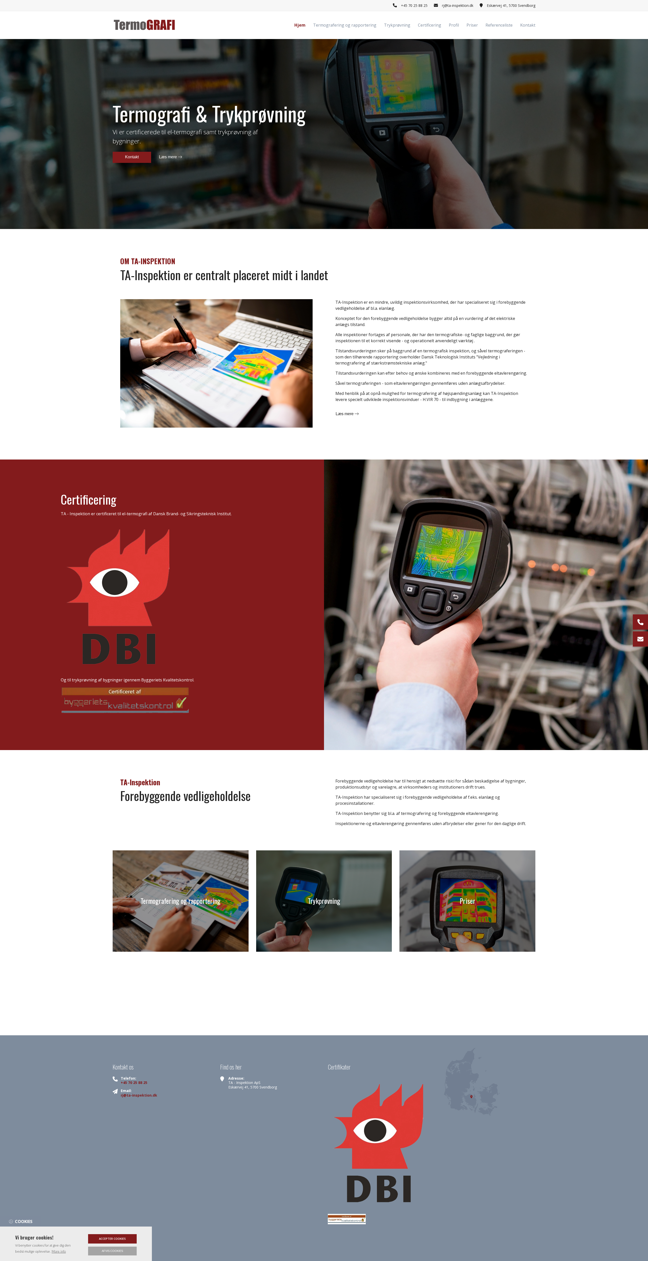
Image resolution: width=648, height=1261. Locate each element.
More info (59, 1251)
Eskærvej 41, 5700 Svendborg (511, 5)
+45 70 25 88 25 (414, 5)
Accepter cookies (112, 1238)
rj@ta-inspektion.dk (457, 5)
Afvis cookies (112, 1250)
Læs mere (168, 157)
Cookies (23, 1221)
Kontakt (132, 157)
